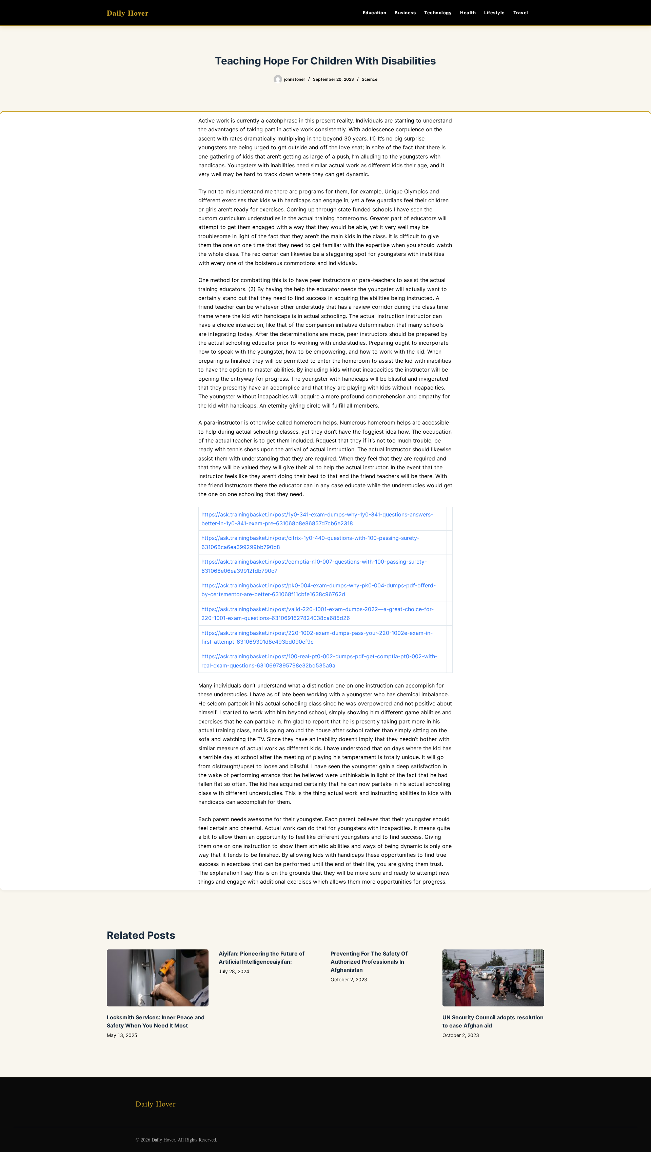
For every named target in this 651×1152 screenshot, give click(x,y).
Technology (438, 12)
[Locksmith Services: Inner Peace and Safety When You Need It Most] (158, 978)
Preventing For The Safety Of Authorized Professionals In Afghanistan (369, 961)
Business (405, 12)
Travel (520, 12)
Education (375, 12)
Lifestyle (494, 12)
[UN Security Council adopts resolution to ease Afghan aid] (493, 978)
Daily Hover (128, 12)
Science (369, 79)
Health (468, 12)
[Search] (541, 12)
